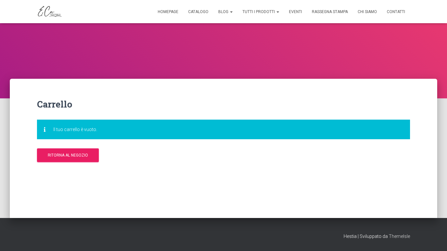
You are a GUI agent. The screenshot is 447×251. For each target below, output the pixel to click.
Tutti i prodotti (259, 11)
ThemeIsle (399, 236)
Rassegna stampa (330, 11)
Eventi (295, 11)
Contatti (396, 11)
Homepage (168, 11)
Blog (223, 11)
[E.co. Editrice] (50, 12)
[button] (231, 11)
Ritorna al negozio (68, 155)
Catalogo (198, 11)
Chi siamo (367, 11)
